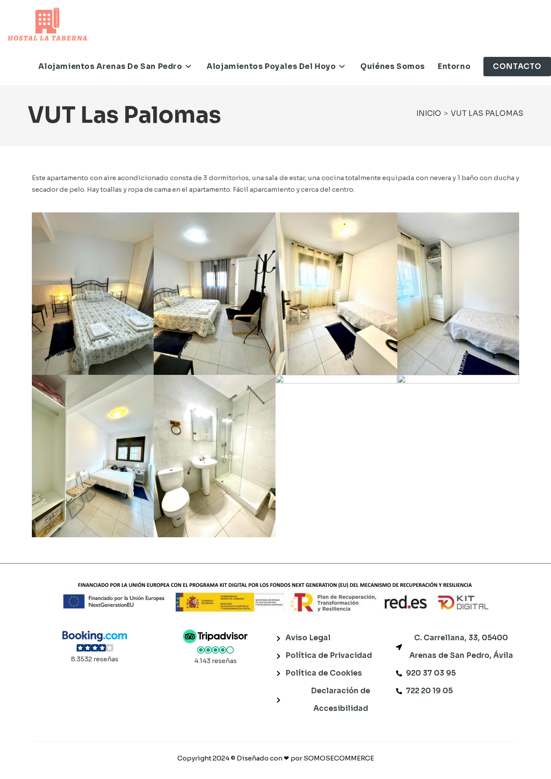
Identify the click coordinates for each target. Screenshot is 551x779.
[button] (94, 646)
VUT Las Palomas (487, 113)
